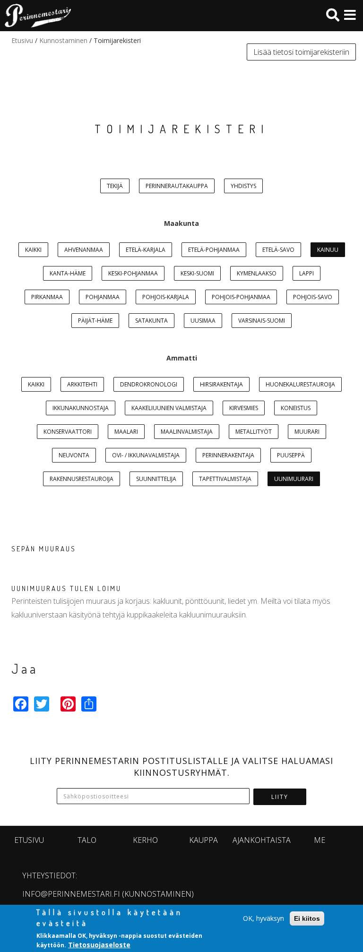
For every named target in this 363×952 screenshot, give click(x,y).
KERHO (145, 840)
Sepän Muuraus (43, 548)
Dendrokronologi (148, 384)
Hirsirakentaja (221, 384)
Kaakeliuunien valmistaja (169, 408)
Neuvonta (74, 455)
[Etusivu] (35, 15)
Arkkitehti (82, 384)
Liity (279, 797)
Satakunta (151, 321)
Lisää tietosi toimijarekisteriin (301, 52)
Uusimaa (203, 321)
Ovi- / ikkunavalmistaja (146, 455)
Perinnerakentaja (228, 455)
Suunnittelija (156, 479)
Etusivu (22, 40)
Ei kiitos (307, 918)
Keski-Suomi (197, 273)
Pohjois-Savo (312, 297)
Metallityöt (253, 432)
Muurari (307, 432)
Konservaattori (67, 432)
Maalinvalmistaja (187, 432)
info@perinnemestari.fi (71, 894)
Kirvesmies (243, 408)
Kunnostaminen (63, 40)
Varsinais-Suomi (261, 321)
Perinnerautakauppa (177, 186)
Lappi (306, 273)
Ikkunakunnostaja (80, 408)
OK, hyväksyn (263, 918)
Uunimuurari (293, 479)
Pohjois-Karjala (165, 297)
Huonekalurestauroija (300, 384)
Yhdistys (243, 186)
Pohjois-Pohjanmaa (241, 297)
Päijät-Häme (95, 321)
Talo (87, 840)
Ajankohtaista (262, 840)
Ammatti (181, 357)
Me (319, 840)
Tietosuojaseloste (99, 944)
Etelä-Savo (278, 250)
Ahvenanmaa (83, 250)
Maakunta (181, 223)
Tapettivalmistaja (225, 479)
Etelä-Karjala (145, 250)
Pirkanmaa (47, 297)
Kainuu (327, 250)
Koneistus (296, 408)
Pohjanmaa (103, 297)
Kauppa (203, 840)
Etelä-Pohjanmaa (214, 250)
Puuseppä (291, 455)
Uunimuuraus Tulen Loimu (66, 588)
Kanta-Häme (68, 273)
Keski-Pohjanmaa (133, 273)
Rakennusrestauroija (81, 479)
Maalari (126, 432)
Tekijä (115, 186)
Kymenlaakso (257, 273)
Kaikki (33, 250)
